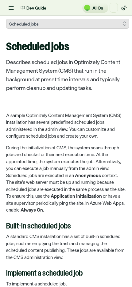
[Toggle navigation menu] (11, 8)
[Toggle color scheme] (124, 8)
